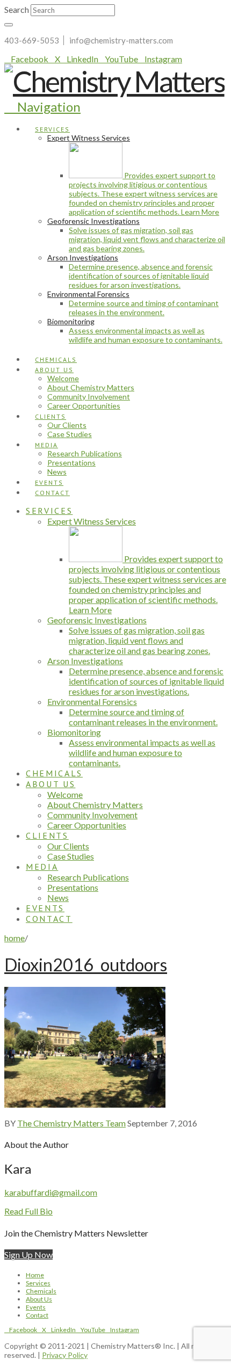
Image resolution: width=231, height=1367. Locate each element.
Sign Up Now (28, 1254)
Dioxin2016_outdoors (85, 964)
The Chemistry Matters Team (71, 1123)
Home (35, 1275)
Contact (37, 1315)
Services (38, 1283)
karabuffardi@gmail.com (50, 1192)
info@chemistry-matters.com (121, 40)
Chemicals (41, 1291)
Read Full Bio (28, 1211)
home (14, 938)
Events (36, 1307)
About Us (39, 1299)
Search (16, 9)
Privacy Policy (65, 1354)
